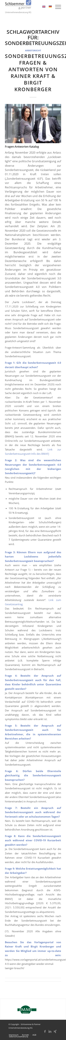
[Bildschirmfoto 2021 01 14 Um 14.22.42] (33, 123)
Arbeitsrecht (33, 50)
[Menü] (56, 7)
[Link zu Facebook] (44, 1033)
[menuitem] (56, 7)
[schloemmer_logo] (27, 7)
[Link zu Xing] (55, 1033)
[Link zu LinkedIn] (49, 1033)
